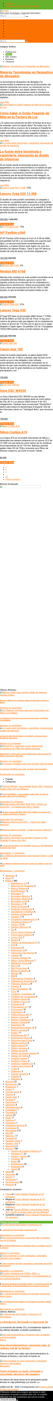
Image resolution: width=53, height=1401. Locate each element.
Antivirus (4, 835)
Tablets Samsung (19, 1048)
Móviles (15, 973)
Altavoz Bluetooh (19, 888)
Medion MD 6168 (13, 271)
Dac (13, 929)
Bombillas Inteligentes (21, 909)
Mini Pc (14, 966)
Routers (14, 1032)
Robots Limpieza (19, 1030)
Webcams (15, 1079)
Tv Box (14, 1069)
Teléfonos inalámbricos (22, 1063)
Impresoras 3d (18, 950)
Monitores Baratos (20, 971)
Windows (9, 1184)
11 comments (18, 853)
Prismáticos (16, 1004)
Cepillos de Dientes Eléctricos (25, 1151)
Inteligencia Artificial (15, 1125)
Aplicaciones (6, 871)
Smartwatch (5, 774)
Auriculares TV (18, 904)
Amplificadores (18, 891)
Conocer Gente (12, 1092)
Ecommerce (11, 1102)
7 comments (19, 871)
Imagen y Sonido (13, 31)
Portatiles (10, 1138)
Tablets (9, 28)
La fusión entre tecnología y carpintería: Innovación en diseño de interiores (24, 155)
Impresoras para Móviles (23, 953)
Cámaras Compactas (20, 914)
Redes (8, 33)
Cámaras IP (16, 917)
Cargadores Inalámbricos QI (24, 919)
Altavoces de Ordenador (22, 886)
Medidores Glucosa (20, 963)
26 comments (15, 835)
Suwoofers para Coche (21, 1040)
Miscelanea (5, 853)
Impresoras (16, 947)
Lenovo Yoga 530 (13, 310)
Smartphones (11, 26)
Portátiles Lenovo (19, 1002)
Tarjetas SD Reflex (19, 1056)
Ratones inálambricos (21, 1020)
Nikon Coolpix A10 (13, 432)
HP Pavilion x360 (12, 233)
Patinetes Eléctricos (20, 984)
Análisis (4, 743)
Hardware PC (11, 23)
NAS (13, 976)
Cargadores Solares (20, 922)
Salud (8, 1172)
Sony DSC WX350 (13, 391)
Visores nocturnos (19, 1074)
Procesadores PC (19, 1007)
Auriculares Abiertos (20, 896)
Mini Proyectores (19, 968)
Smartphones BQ (19, 1035)
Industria (9, 1120)
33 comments (16, 801)
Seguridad (5, 801)
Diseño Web (11, 1097)
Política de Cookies (9, 1389)
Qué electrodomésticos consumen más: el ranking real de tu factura (25, 1347)
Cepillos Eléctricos (20, 927)
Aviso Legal (46, 1387)
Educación (10, 1105)
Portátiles (10, 20)
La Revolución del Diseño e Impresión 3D (19, 1230)
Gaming (9, 36)
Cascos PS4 (17, 924)
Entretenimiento (12, 1107)
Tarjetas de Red (18, 1050)
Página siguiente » (13, 479)
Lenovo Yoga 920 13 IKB (18, 194)
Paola (8, 1194)
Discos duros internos (21, 935)
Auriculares (16, 893)
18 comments (16, 819)
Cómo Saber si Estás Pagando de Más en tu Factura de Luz (24, 115)
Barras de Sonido (19, 906)
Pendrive (15, 986)
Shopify (9, 1177)
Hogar (8, 1117)
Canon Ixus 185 (11, 349)
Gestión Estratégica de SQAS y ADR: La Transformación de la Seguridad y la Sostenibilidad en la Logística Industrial (26, 1285)
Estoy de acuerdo (8, 1400)
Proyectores (17, 1009)
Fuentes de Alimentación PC (24, 942)
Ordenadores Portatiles (22, 978)
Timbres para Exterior (21, 1066)
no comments (15, 708)
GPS (13, 945)
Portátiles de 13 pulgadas (23, 996)
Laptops (15, 955)
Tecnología (10, 1179)
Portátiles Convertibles (22, 994)
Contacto (9, 3)
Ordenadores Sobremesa (23, 981)
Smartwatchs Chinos (20, 1038)
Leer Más (4, 102)
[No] (17, 1400)
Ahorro (8, 878)
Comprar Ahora (7, 224)
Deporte (9, 1094)
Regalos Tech (11, 1143)
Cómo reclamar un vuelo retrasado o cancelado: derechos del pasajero (21, 1373)
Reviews (4, 708)
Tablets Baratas (18, 1045)
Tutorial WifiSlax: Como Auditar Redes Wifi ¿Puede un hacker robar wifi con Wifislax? (24, 795)
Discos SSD (16, 937)
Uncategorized (12, 1182)
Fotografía (10, 1112)
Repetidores (17, 1025)
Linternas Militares (20, 958)
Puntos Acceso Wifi (20, 1014)
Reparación (10, 1146)
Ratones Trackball (19, 1022)
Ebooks (14, 940)
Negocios (10, 1135)
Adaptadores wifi (19, 883)
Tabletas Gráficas (19, 1043)
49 (6, 477)
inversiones (11, 1128)
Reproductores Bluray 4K (23, 1027)
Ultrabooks (16, 1071)
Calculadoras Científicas (22, 911)
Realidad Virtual (12, 1141)
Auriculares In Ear (19, 901)
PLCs (13, 991)
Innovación (10, 1123)
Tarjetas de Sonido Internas (24, 1053)
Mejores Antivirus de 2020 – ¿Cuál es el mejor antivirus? (27, 830)
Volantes (15, 1076)
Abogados (10, 875)
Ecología (9, 1099)
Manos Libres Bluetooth (22, 960)
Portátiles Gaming (19, 999)
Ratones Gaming (18, 1017)
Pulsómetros (17, 1012)
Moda (8, 1133)
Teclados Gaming (19, 1058)
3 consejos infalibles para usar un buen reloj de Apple (23, 769)
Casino (8, 1089)
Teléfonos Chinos (19, 1061)
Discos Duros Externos (22, 932)
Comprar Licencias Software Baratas (22, 6)
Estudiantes (11, 1110)
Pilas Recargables (19, 989)
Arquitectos (10, 1087)
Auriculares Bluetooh (20, 899)
